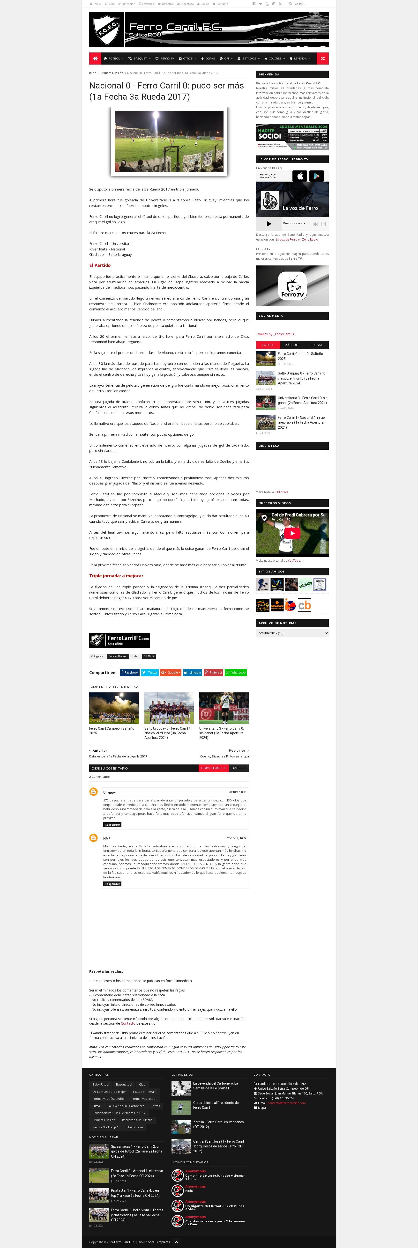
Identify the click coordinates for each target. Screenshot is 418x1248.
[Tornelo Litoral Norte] (290, 610)
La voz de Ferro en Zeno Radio (297, 239)
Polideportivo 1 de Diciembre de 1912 (119, 1113)
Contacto (222, 4)
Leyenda (300, 58)
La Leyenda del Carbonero (126, 1106)
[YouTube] (267, 4)
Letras (155, 1106)
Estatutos (148, 4)
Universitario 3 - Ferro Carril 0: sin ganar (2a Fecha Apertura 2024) (221, 733)
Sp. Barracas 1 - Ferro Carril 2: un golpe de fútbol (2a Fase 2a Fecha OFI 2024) (136, 1151)
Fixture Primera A (145, 1092)
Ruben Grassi (134, 1127)
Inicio (97, 4)
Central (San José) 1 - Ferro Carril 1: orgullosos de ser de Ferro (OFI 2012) (218, 1146)
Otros (188, 58)
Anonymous (195, 1171)
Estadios (249, 58)
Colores (275, 58)
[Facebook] (254, 4)
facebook (238, 768)
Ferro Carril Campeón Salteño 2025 (111, 731)
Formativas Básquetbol (109, 1099)
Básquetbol (124, 1084)
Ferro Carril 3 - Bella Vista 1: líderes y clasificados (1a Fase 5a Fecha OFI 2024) (137, 1215)
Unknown (110, 792)
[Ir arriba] (176, 1242)
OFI (226, 58)
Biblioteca (187, 4)
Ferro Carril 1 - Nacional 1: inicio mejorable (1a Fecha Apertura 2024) (301, 422)
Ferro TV (167, 58)
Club (112, 4)
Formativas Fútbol (144, 1099)
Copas (210, 58)
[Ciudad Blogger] (304, 610)
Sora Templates (159, 1242)
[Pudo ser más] (169, 178)
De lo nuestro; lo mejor (109, 1092)
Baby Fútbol (101, 1084)
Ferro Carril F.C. (214, 768)
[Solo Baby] (305, 589)
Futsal (317, 345)
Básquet (140, 58)
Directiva (168, 4)
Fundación (128, 4)
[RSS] (280, 4)
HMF (107, 839)
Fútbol (114, 58)
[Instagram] (273, 4)
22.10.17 (149, 656)
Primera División (112, 73)
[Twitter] (260, 4)
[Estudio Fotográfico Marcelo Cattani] (277, 589)
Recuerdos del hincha (137, 1120)
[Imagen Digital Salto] (291, 589)
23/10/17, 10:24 (236, 838)
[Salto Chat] (277, 610)
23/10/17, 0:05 (237, 792)
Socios (205, 4)
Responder (112, 824)
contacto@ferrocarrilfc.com (287, 1103)
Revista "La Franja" (105, 1127)
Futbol (268, 345)
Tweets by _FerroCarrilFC (275, 334)
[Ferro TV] (292, 304)
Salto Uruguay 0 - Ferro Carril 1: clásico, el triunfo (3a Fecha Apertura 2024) (167, 733)
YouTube (294, 560)
